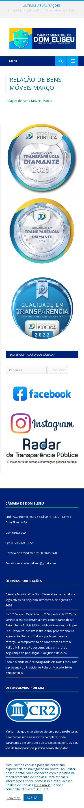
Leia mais (42, 785)
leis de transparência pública (25, 748)
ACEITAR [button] (33, 797)
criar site (33, 731)
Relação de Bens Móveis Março (29, 101)
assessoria (36, 737)
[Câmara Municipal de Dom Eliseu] (42, 38)
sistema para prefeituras (61, 731)
